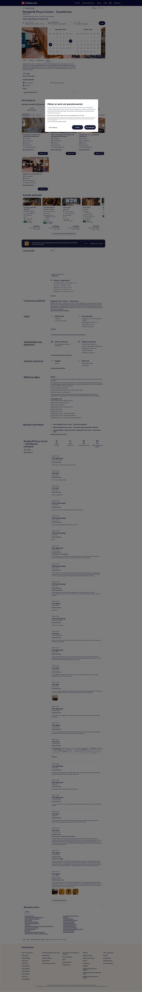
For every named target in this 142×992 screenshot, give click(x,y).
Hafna (78, 127)
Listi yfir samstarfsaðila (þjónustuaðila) (56, 121)
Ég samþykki (90, 127)
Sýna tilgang (53, 127)
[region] (71, 115)
